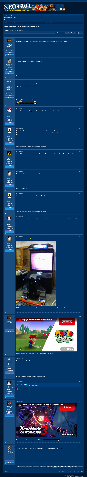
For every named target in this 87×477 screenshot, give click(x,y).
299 (48, 466)
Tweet (10, 54)
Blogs (11, 15)
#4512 (80, 358)
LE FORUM (12, 19)
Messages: (8, 50)
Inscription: (8, 48)
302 (58, 466)
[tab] (7, 31)
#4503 (80, 81)
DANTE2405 (9, 44)
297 (41, 466)
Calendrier (16, 17)
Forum (8, 19)
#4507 (80, 171)
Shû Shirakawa (9, 113)
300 (51, 466)
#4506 (80, 151)
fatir (9, 222)
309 (76, 466)
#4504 (80, 108)
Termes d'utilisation (72, 471)
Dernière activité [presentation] (14, 30)
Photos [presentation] (21, 30)
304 (65, 466)
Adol (9, 363)
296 (37, 466)
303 (62, 466)
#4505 (80, 128)
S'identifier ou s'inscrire (78, 0)
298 (44, 466)
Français (6, 471)
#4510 (80, 236)
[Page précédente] (76, 33)
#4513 (80, 381)
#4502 (80, 59)
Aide (57, 471)
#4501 (80, 39)
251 (31, 466)
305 (69, 466)
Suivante (80, 466)
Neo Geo (26, 75)
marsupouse (9, 64)
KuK (9, 86)
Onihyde (9, 157)
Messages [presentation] (7, 30)
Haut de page (80, 471)
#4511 (80, 316)
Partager (10, 52)
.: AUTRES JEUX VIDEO (19, 19)
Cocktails (21, 75)
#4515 (80, 446)
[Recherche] (66, 33)
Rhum (17, 75)
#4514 (80, 401)
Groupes (22, 15)
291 (34, 466)
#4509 (80, 216)
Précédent (20, 466)
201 (27, 466)
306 (72, 466)
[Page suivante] (77, 33)
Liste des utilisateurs (8, 17)
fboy (9, 133)
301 (55, 466)
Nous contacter (62, 471)
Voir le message (26, 384)
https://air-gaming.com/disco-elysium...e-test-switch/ (26, 86)
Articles (16, 15)
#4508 (80, 193)
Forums (5, 15)
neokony (9, 451)
